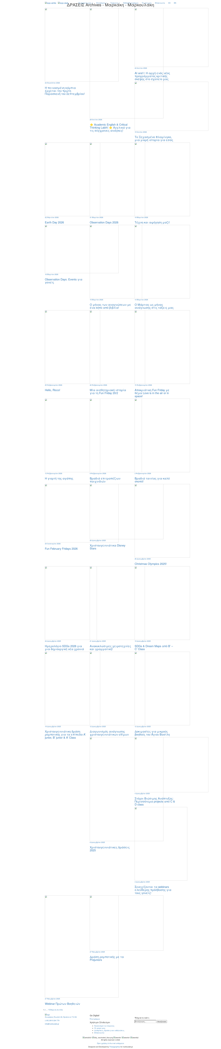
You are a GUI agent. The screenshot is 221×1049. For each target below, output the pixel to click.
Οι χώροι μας (99, 1028)
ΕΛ (169, 3)
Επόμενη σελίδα (56, 1010)
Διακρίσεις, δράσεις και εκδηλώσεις (109, 1030)
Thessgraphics (114, 1047)
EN (175, 3)
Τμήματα (114, 3)
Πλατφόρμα (95, 1019)
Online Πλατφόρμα (130, 3)
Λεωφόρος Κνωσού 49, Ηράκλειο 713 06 (61, 1017)
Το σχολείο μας (85, 3)
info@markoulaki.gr (52, 1024)
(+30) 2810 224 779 (52, 1020)
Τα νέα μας (147, 3)
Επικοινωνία (160, 3)
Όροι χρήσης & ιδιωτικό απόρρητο (110, 1043)
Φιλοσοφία (101, 3)
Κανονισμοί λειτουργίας (104, 1026)
